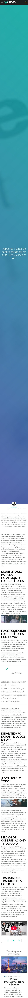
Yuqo (10, 2)
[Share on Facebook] (8, 941)
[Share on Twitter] (13, 941)
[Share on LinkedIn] (19, 941)
